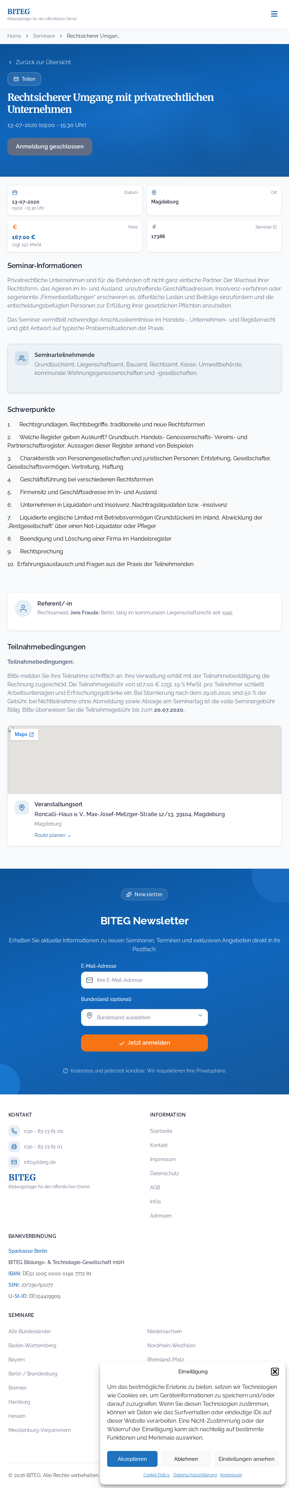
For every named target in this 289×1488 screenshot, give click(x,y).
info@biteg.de (40, 1162)
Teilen (28, 79)
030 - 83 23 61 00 (43, 1131)
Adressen (161, 1216)
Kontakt (159, 1145)
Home (14, 36)
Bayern (16, 1359)
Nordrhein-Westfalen (171, 1345)
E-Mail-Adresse (98, 966)
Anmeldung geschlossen (50, 146)
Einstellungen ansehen (247, 1459)
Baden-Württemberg (32, 1345)
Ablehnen (186, 1459)
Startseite (161, 1131)
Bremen (17, 1388)
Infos (155, 1201)
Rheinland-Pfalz (165, 1359)
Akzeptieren (132, 1459)
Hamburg (19, 1402)
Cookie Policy (156, 1474)
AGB (155, 1187)
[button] (274, 1371)
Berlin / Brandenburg (32, 1374)
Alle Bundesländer (29, 1331)
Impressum (231, 1474)
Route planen (61, 835)
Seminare (44, 36)
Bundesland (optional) (106, 999)
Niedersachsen (164, 1331)
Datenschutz (164, 1173)
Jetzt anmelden (149, 1042)
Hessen (16, 1416)
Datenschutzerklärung (195, 1474)
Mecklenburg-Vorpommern (39, 1430)
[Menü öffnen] (274, 14)
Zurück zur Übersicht (43, 62)
